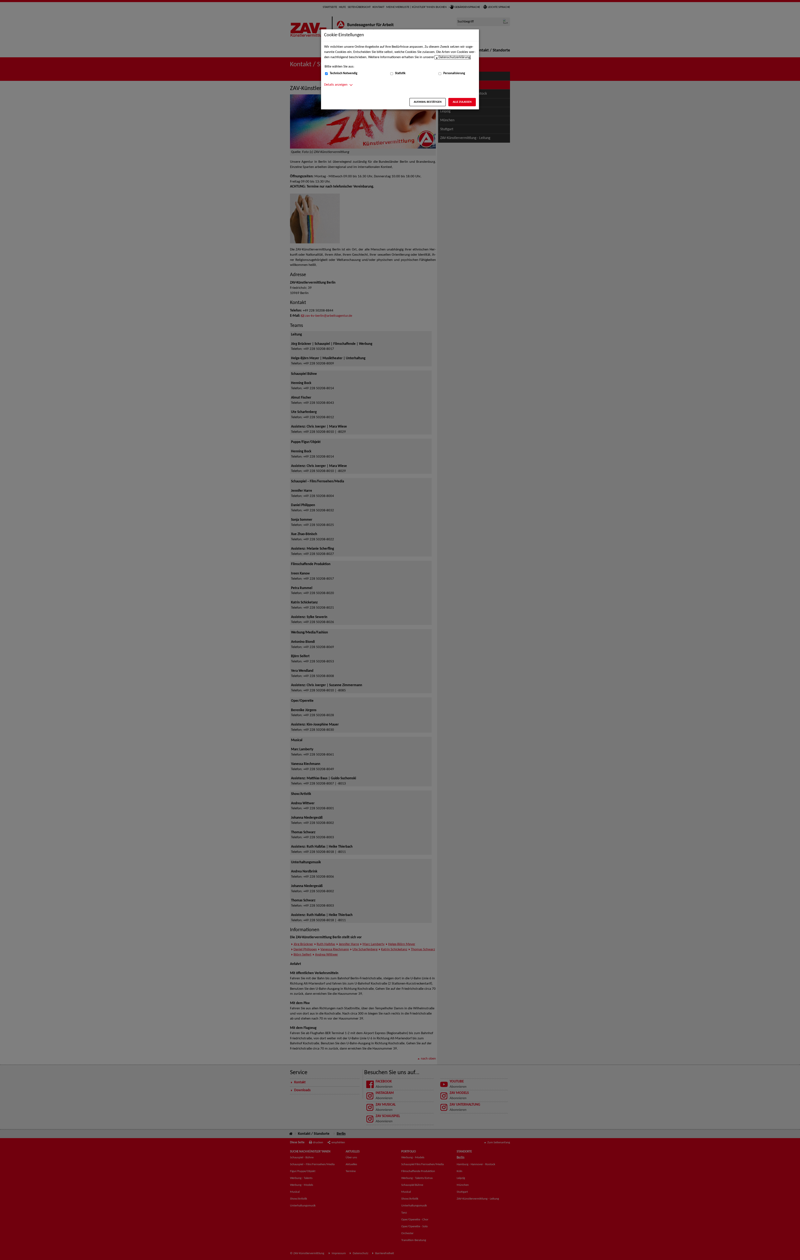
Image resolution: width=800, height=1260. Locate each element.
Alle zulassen (462, 102)
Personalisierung (454, 73)
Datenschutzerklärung (454, 57)
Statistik (400, 73)
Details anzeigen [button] (336, 84)
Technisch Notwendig (343, 73)
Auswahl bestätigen (427, 102)
